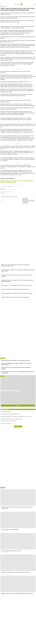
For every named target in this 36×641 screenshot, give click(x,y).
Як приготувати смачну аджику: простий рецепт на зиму (15, 360)
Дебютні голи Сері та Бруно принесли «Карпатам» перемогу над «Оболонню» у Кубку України (15, 265)
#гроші (1, 186)
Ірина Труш (4, 188)
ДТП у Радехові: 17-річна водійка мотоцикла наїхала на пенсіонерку (16, 285)
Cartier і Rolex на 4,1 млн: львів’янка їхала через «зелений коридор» (15, 368)
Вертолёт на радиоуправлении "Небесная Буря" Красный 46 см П (15, 572)
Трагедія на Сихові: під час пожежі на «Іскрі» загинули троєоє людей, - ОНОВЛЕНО (17, 275)
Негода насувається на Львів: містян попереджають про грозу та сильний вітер (17, 372)
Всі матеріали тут (18, 405)
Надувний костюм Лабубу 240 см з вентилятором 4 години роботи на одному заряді (17, 507)
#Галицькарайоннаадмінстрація (9, 186)
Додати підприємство (18, 426)
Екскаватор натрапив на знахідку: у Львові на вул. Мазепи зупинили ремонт (16, 363)
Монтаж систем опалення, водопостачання (11, 550)
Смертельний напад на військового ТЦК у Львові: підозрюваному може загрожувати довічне (17, 281)
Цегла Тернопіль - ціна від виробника (9, 529)
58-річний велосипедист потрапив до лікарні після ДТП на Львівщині (16, 293)
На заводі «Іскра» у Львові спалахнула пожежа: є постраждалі (15, 297)
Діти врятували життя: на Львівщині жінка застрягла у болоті (15, 289)
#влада (4, 186)
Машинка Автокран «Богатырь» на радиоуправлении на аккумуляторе (17, 593)
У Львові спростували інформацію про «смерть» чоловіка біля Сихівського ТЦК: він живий (18, 270)
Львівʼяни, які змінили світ (11, 391)
